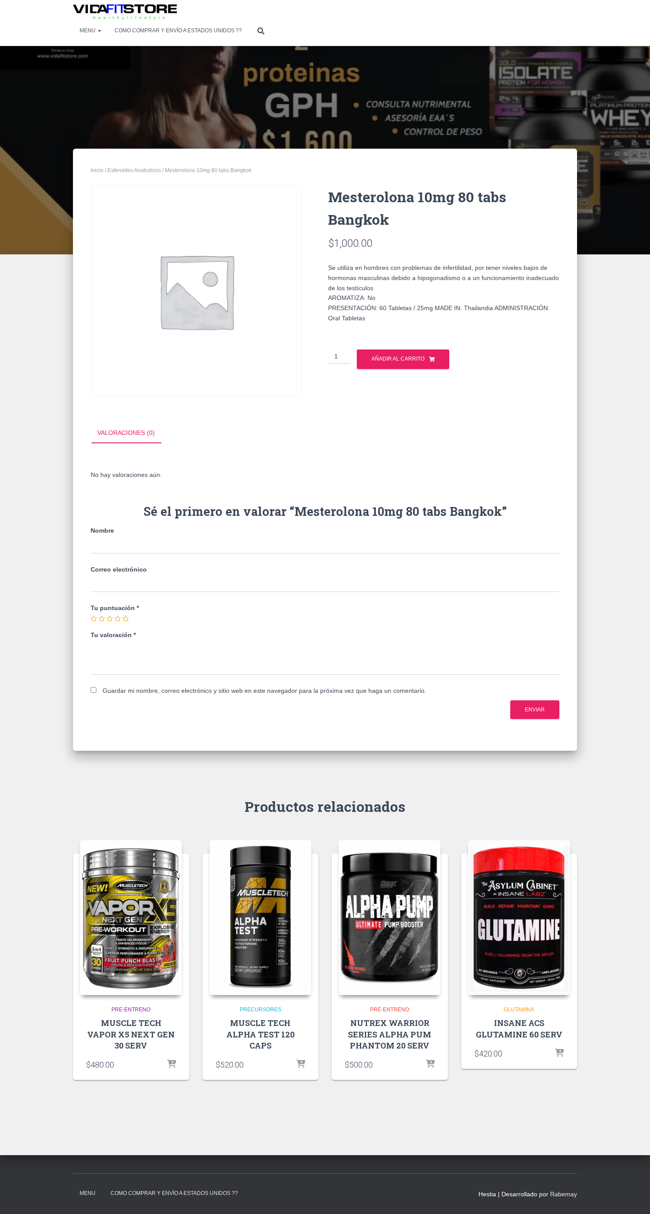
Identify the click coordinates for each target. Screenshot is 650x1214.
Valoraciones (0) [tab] (126, 432)
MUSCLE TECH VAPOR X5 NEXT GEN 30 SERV (131, 1034)
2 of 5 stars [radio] (102, 618)
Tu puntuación (115, 607)
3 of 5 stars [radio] (110, 618)
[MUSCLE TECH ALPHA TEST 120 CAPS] (260, 917)
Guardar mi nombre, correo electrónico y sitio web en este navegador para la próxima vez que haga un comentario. (264, 690)
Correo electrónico (119, 569)
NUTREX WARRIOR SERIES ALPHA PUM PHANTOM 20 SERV (389, 1034)
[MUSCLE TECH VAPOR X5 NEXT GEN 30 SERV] (131, 917)
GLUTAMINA (519, 1010)
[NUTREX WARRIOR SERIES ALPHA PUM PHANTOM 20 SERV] (389, 917)
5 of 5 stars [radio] (125, 618)
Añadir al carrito (397, 359)
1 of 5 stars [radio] (94, 618)
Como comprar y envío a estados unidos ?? (178, 30)
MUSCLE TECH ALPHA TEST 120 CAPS (260, 1034)
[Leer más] (171, 1064)
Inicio (97, 170)
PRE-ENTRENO (130, 1010)
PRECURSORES (260, 1010)
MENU (88, 30)
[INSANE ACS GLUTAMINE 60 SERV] (519, 917)
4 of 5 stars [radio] (118, 618)
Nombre (102, 530)
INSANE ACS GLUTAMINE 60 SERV (519, 1028)
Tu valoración (113, 634)
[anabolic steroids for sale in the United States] (125, 11)
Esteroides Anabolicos (134, 170)
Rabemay (563, 1194)
